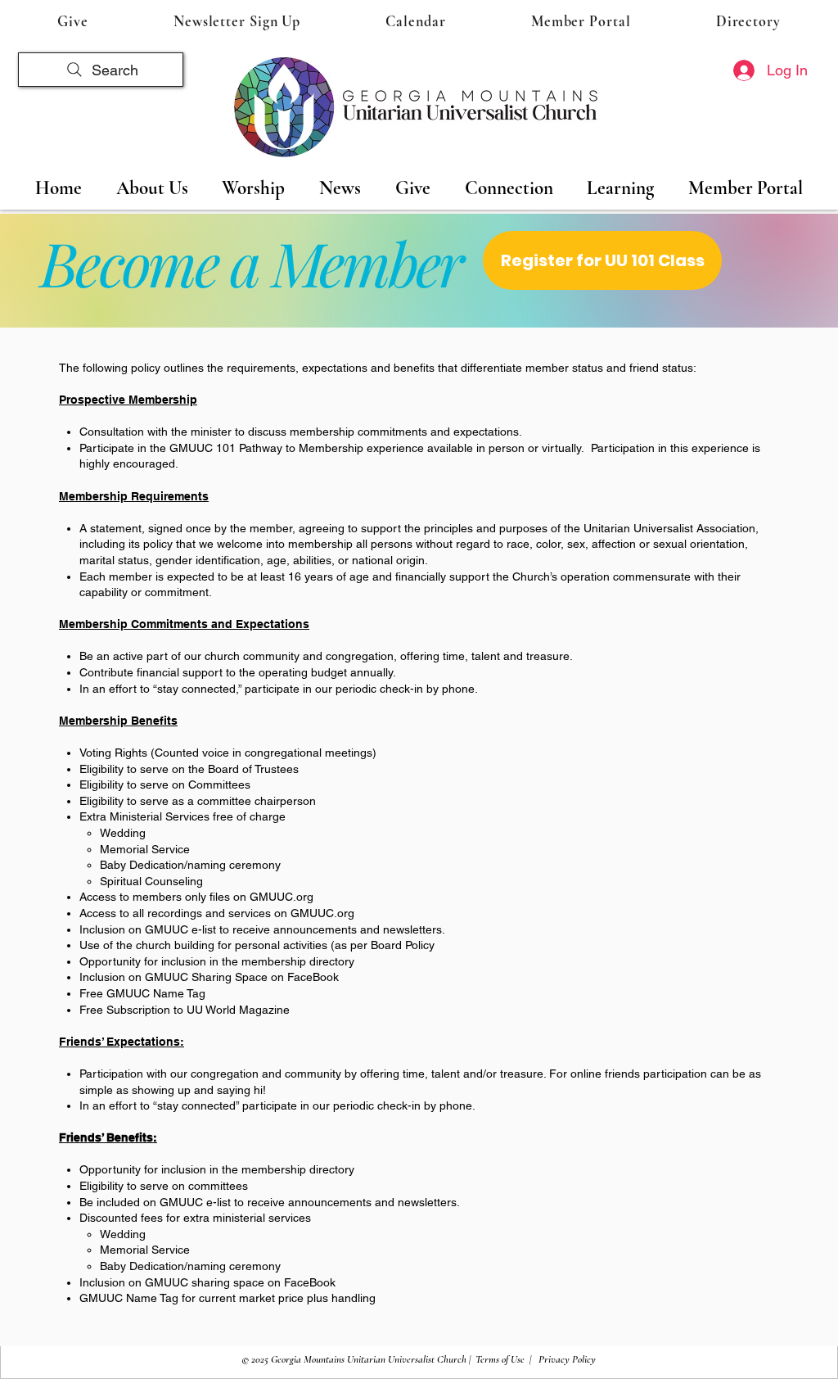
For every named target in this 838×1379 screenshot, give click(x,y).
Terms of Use (500, 1359)
